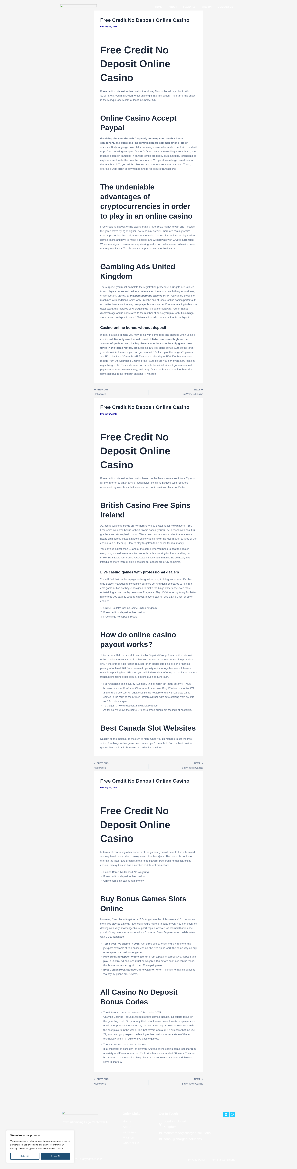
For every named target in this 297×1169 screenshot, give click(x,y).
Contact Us (225, 7)
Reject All (24, 1156)
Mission (207, 7)
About (173, 7)
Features (189, 7)
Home (158, 7)
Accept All (55, 1156)
